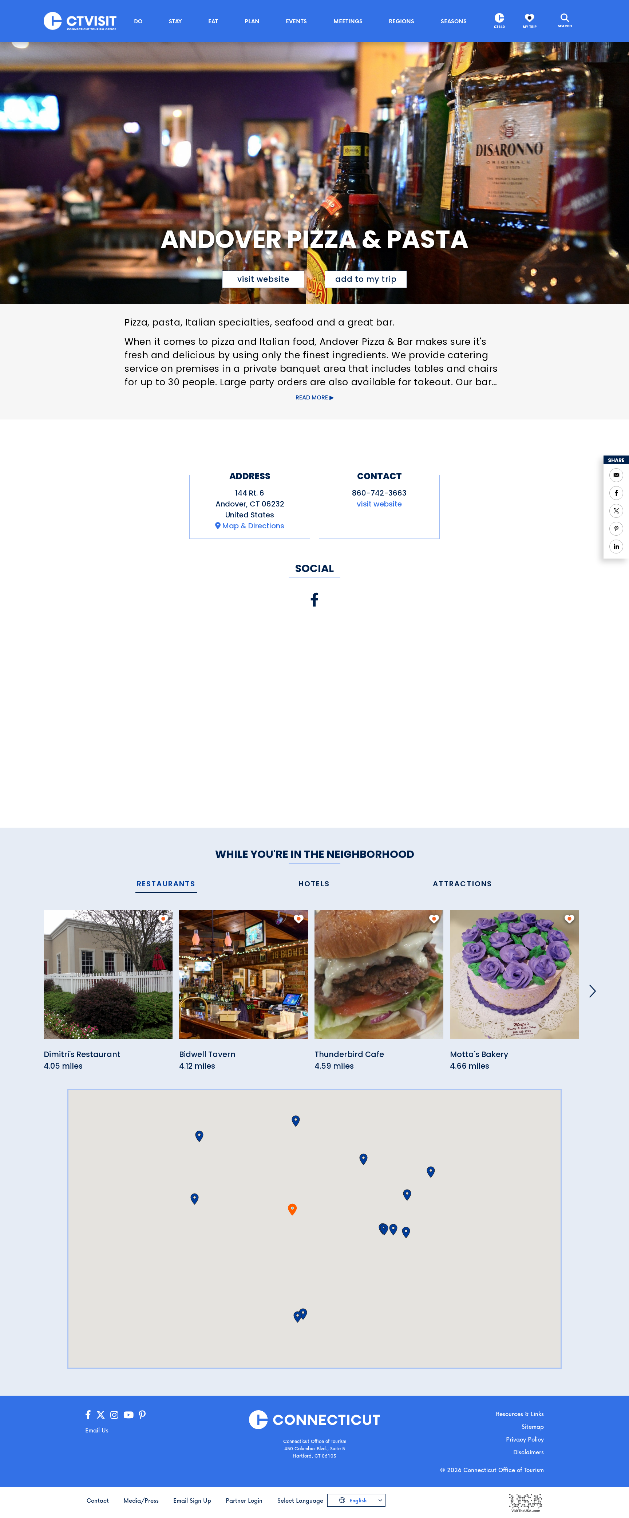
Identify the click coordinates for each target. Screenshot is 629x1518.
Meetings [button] (348, 21)
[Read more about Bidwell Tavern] (243, 979)
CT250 (499, 26)
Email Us (96, 1430)
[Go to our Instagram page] (114, 1415)
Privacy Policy (525, 1439)
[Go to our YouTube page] (128, 1415)
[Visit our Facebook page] (314, 600)
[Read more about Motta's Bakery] (514, 979)
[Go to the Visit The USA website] (525, 1502)
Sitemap (533, 1426)
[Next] (592, 991)
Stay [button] (175, 21)
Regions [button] (401, 21)
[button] (296, 1121)
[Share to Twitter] (616, 511)
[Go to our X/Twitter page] (100, 1415)
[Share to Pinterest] (616, 529)
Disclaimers (528, 1451)
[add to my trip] (163, 919)
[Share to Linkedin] (616, 546)
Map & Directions (253, 526)
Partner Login (244, 1500)
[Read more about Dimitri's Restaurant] (108, 979)
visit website (263, 279)
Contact (98, 1500)
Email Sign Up (192, 1500)
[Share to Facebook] (616, 493)
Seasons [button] (454, 21)
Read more (312, 397)
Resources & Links (520, 1413)
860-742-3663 (379, 493)
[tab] (166, 884)
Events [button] (296, 21)
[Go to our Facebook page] (88, 1415)
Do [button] (138, 21)
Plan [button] (252, 21)
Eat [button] (213, 21)
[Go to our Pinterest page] (142, 1415)
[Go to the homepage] (80, 20)
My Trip (530, 26)
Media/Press (141, 1500)
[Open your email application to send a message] (616, 475)
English (357, 1500)
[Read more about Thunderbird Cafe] (378, 979)
